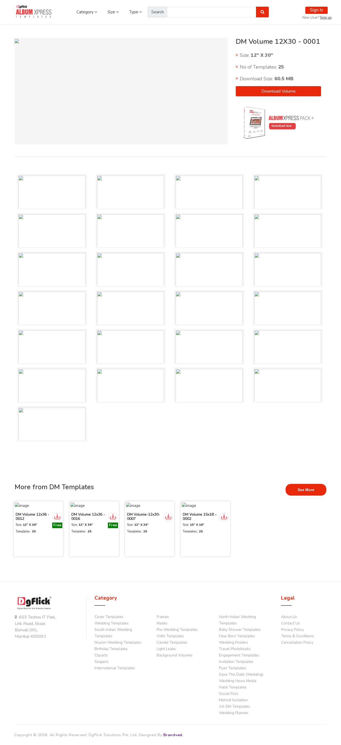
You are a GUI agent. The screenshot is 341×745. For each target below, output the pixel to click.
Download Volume (278, 91)
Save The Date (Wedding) (241, 674)
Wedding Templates (112, 623)
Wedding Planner (233, 712)
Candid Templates (172, 642)
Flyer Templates (232, 668)
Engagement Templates (239, 655)
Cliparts (101, 655)
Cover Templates (109, 616)
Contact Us (290, 623)
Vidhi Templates (170, 636)
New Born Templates (237, 636)
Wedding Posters (233, 642)
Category (85, 12)
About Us (289, 616)
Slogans (101, 661)
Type (134, 12)
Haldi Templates (233, 687)
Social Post (228, 693)
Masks (162, 623)
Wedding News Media (237, 680)
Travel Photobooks (235, 648)
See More (306, 490)
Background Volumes (175, 655)
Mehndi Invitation (233, 700)
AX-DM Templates (234, 706)
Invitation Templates (236, 661)
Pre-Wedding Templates (177, 629)
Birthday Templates (111, 648)
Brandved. (173, 735)
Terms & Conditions (297, 636)
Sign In (316, 10)
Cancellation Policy (297, 642)
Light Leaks (166, 648)
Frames (163, 616)
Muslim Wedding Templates (118, 642)
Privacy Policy (292, 629)
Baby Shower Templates (240, 629)
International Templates (115, 668)
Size (112, 12)
